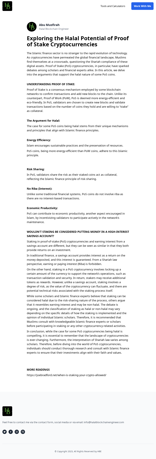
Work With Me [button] (142, 6)
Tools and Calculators (113, 6)
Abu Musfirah (49, 25)
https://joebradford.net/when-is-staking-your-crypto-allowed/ (66, 375)
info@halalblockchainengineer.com (104, 422)
